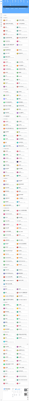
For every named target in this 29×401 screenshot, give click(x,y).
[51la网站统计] (18, 389)
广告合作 (19, 388)
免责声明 (16, 388)
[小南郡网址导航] (7, 389)
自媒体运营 (16, 8)
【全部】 (27, 59)
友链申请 (13, 388)
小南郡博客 (12, 8)
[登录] (27, 1)
